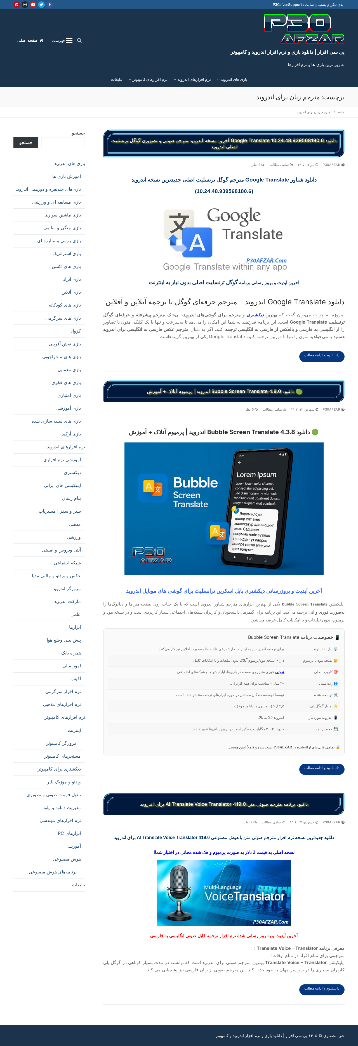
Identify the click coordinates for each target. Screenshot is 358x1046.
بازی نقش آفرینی (65, 344)
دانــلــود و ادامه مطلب (322, 355)
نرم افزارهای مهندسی (60, 820)
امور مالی (71, 665)
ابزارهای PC (69, 833)
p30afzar (332, 165)
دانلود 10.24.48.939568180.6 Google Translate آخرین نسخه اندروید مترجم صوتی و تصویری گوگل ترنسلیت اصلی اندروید (224, 143)
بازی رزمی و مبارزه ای (59, 240)
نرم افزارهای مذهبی (62, 704)
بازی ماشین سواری (62, 215)
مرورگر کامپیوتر (61, 743)
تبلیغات (78, 884)
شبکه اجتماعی (67, 563)
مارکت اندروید (67, 601)
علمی (75, 614)
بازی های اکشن (66, 266)
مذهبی (75, 524)
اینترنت (74, 730)
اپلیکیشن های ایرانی (62, 485)
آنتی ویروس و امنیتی (61, 550)
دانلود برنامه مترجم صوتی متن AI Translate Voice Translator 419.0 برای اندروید (224, 804)
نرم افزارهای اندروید (66, 446)
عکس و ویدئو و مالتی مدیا (56, 575)
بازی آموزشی (68, 408)
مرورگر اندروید (67, 588)
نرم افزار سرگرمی (63, 691)
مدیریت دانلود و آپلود (62, 807)
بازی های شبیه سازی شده (56, 421)
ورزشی (74, 537)
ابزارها (75, 627)
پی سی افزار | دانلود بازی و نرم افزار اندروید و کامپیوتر (288, 52)
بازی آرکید (71, 434)
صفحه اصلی (28, 40)
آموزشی (73, 846)
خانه (341, 112)
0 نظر (250, 409)
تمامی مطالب (279, 165)
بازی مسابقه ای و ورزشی (56, 202)
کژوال (75, 331)
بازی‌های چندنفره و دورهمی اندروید (48, 189)
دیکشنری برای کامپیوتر (59, 769)
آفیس (75, 678)
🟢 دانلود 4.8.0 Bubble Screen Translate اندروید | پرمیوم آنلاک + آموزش (224, 391)
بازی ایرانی (70, 279)
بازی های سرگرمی (63, 318)
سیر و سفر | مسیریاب (60, 511)
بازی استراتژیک (67, 253)
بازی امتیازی (69, 395)
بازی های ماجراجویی (61, 356)
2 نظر (256, 165)
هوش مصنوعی (67, 859)
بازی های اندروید (69, 163)
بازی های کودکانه (65, 305)
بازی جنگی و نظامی (62, 227)
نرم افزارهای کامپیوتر (64, 717)
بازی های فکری (66, 382)
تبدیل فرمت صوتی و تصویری (54, 794)
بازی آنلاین (71, 292)
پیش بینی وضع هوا (64, 640)
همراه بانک (71, 653)
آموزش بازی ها (66, 176)
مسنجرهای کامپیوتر (62, 756)
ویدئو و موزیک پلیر (64, 781)
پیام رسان (71, 498)
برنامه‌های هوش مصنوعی (53, 872)
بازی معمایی (69, 369)
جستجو (78, 133)
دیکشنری (255, 314)
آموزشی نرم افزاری (62, 459)
